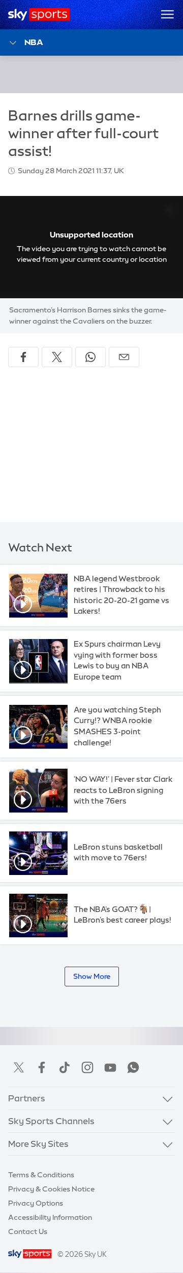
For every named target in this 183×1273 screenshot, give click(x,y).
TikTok (64, 1067)
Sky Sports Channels (51, 1121)
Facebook (41, 1067)
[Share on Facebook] (23, 357)
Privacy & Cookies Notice (51, 1188)
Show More (91, 976)
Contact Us (27, 1231)
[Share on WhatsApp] (90, 357)
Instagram (87, 1067)
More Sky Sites (38, 1143)
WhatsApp (133, 1067)
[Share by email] (124, 357)
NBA (33, 42)
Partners (26, 1098)
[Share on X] (57, 357)
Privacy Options (35, 1203)
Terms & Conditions (41, 1174)
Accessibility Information (50, 1217)
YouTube (110, 1067)
